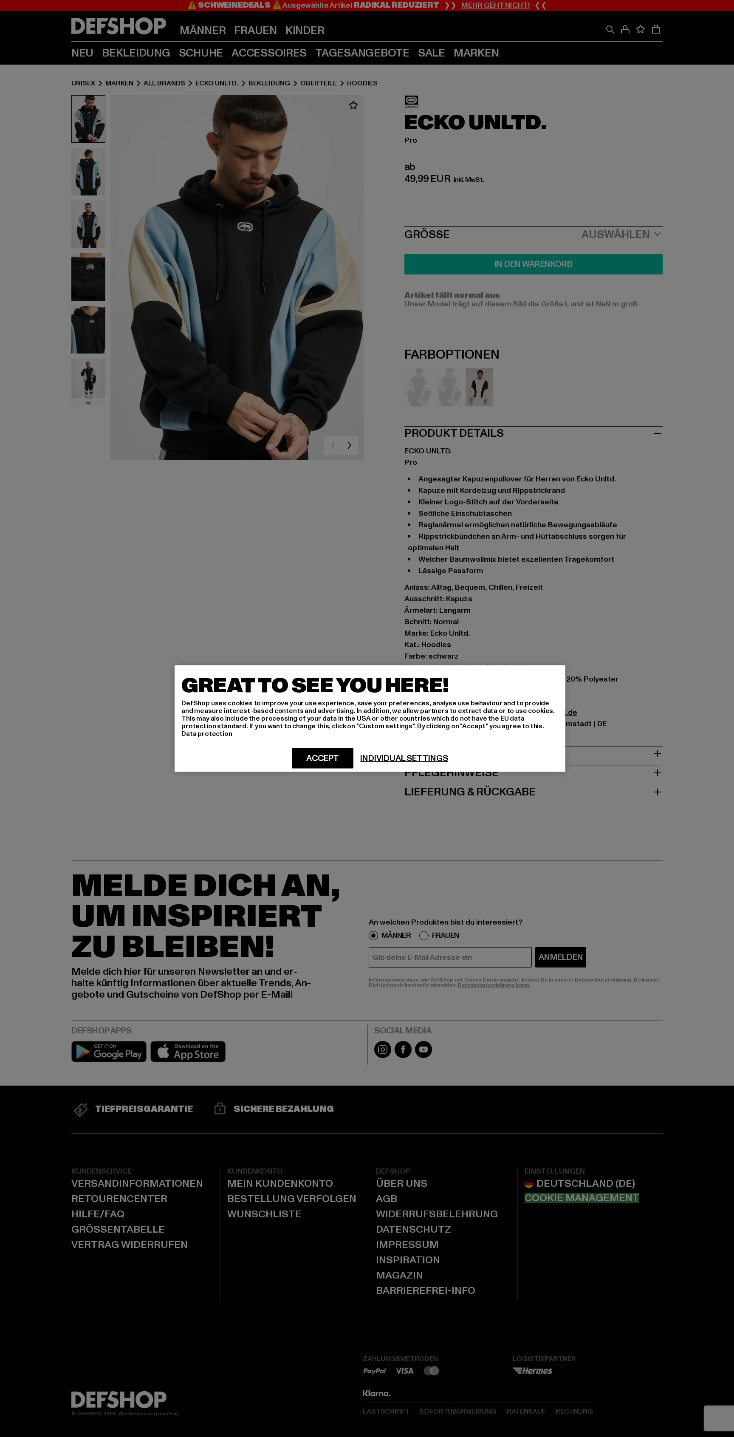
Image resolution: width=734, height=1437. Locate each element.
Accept (322, 758)
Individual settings (404, 758)
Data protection (206, 733)
